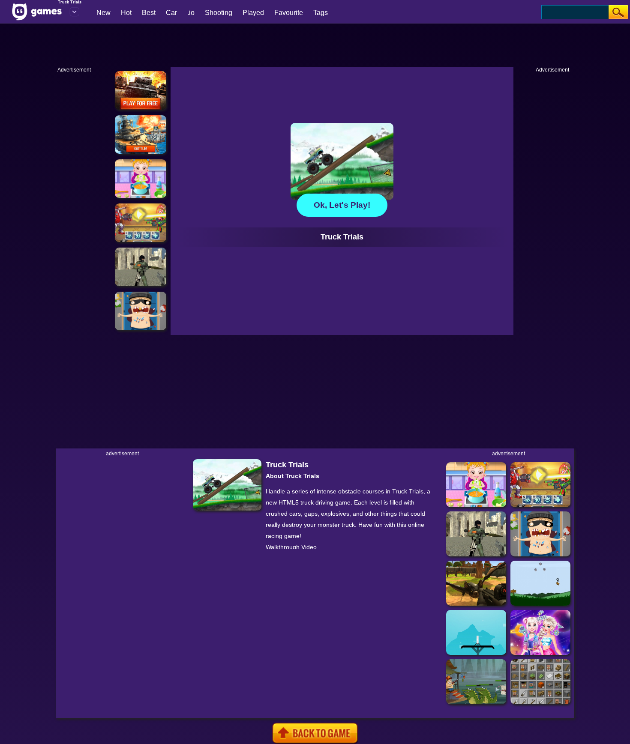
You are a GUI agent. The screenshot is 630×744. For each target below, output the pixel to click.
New (103, 12)
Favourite (288, 12)
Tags (320, 12)
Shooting (218, 12)
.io (191, 12)
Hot (126, 12)
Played (253, 12)
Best (149, 12)
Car (171, 12)
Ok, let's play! (342, 204)
